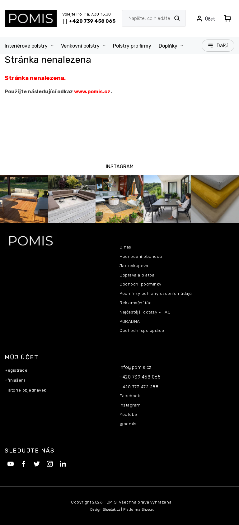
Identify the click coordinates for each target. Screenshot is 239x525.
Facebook (130, 395)
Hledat (177, 18)
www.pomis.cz (92, 92)
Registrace (16, 370)
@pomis (128, 423)
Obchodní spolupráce (142, 330)
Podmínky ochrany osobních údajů (156, 293)
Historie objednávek (25, 390)
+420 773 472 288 (139, 386)
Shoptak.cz (111, 510)
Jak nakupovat (135, 265)
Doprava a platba (137, 274)
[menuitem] (31, 46)
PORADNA (130, 321)
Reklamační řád (136, 302)
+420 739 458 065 (140, 377)
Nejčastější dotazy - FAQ (145, 311)
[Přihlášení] (205, 18)
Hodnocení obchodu (141, 256)
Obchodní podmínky (141, 283)
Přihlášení (15, 380)
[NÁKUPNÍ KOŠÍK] (227, 18)
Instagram (130, 404)
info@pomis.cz (136, 367)
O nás (125, 246)
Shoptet (148, 510)
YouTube (128, 414)
